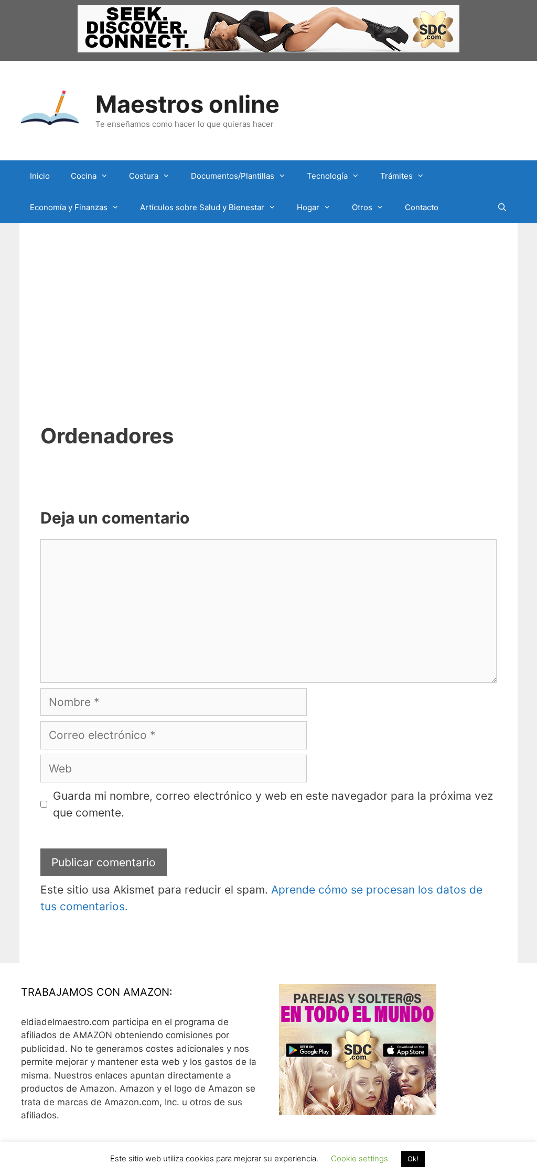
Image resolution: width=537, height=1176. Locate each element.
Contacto (421, 207)
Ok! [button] (412, 1159)
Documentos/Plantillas (232, 176)
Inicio (40, 176)
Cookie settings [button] (359, 1158)
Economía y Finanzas (69, 207)
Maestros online (187, 104)
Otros (362, 207)
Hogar (308, 207)
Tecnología (327, 176)
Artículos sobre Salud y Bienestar (202, 207)
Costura (143, 176)
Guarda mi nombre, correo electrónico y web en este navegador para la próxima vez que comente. (273, 804)
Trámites (396, 176)
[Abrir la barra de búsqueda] (502, 207)
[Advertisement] (268, 301)
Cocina (83, 176)
